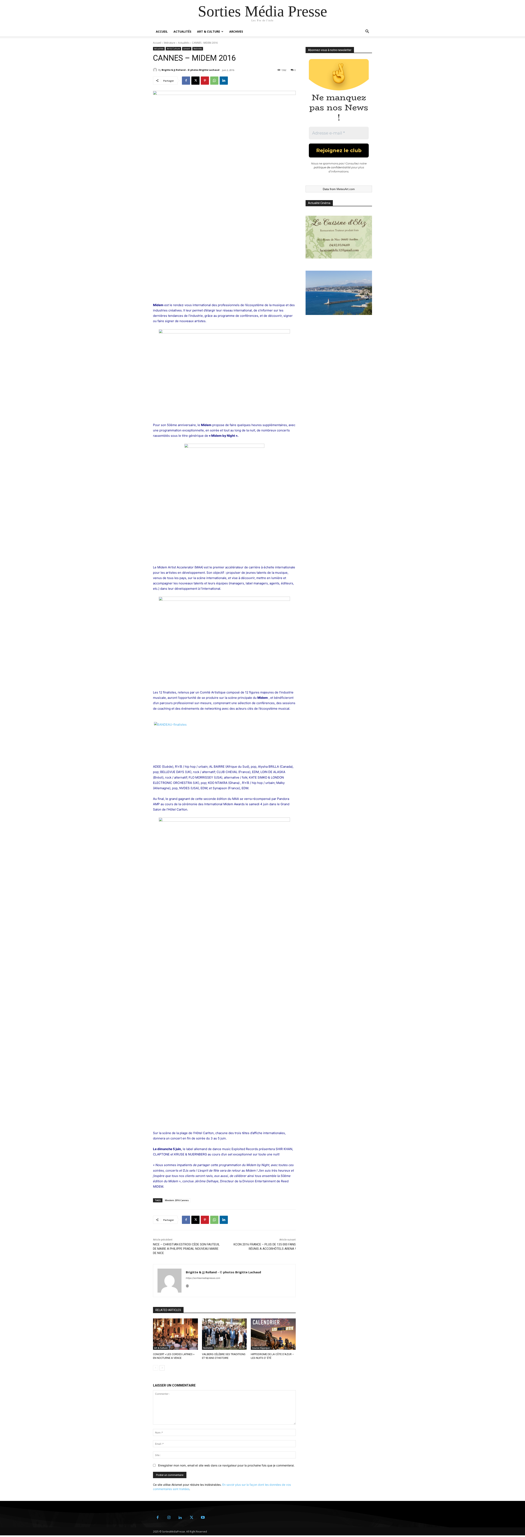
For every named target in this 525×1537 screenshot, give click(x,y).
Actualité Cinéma (319, 203)
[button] (367, 32)
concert (186, 48)
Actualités (182, 31)
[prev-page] (155, 1368)
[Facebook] (186, 80)
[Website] (187, 1285)
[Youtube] (202, 1517)
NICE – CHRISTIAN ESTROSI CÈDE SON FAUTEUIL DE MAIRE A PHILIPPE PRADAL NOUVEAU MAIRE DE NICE (186, 1249)
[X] (195, 80)
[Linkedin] (224, 80)
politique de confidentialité (332, 167)
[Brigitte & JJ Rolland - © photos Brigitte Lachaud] (155, 70)
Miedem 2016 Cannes (177, 1200)
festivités (198, 48)
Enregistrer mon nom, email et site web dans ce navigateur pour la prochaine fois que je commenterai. (226, 1465)
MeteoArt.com (346, 189)
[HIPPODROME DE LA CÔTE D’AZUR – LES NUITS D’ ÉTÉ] (273, 1334)
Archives (236, 31)
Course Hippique (261, 1348)
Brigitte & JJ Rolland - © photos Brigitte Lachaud (190, 69)
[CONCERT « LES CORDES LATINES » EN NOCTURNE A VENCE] (175, 1334)
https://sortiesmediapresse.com (203, 1278)
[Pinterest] (205, 80)
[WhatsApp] (214, 80)
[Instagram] (168, 1517)
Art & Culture (208, 31)
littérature (169, 42)
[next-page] (162, 1368)
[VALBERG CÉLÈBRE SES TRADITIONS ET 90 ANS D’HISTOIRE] (224, 1334)
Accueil (162, 31)
